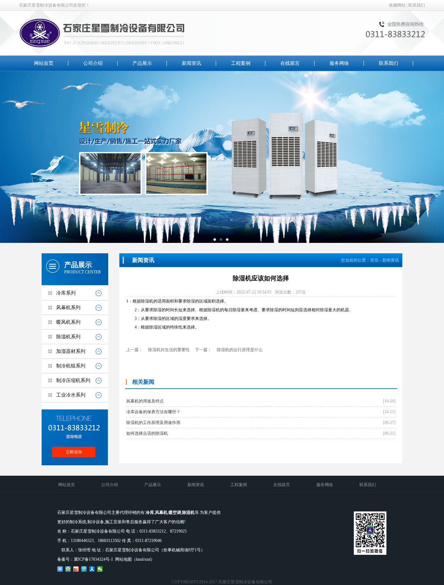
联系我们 (416, 5)
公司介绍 (93, 63)
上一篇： (134, 349)
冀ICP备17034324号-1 (93, 559)
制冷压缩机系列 (73, 380)
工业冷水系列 (70, 395)
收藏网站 (397, 5)
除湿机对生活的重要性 (169, 349)
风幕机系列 (68, 307)
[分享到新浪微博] (76, 569)
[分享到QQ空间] (68, 569)
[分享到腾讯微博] (84, 569)
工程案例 (240, 63)
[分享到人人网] (92, 569)
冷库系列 (66, 293)
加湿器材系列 (70, 351)
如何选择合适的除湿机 (147, 433)
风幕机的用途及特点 (145, 401)
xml (147, 559)
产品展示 (142, 63)
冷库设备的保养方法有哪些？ (153, 411)
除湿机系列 (68, 336)
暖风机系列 (68, 322)
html (139, 559)
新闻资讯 (191, 63)
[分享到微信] (100, 569)
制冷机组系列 (70, 365)
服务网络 (339, 63)
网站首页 (43, 63)
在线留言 (290, 63)
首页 (374, 260)
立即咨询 (74, 452)
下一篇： (203, 349)
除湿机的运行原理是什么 (240, 349)
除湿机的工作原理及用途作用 (153, 422)
